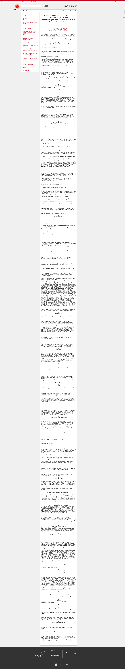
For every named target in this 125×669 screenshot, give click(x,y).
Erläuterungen (24, 1)
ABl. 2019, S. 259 (65, 27)
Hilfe (66, 652)
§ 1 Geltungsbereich (26, 15)
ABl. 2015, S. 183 (61, 23)
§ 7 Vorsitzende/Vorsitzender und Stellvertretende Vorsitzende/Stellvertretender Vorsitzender (30, 26)
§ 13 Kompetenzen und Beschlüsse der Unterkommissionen (29, 39)
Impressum (53, 653)
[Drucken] (75, 11)
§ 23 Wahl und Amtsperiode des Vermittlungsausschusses (28, 56)
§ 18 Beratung (25, 46)
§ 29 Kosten (25, 67)
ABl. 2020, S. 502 (65, 28)
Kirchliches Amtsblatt (17, 1)
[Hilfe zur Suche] (42, 6)
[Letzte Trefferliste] (44, 6)
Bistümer (53, 650)
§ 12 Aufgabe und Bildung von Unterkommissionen (28, 37)
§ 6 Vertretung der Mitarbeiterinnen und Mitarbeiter (30, 23)
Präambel (23, 13)
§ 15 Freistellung (26, 42)
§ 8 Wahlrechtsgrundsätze (27, 28)
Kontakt (52, 652)
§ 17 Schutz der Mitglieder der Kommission (30, 45)
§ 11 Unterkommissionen (27, 34)
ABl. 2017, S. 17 (64, 24)
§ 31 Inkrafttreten (26, 70)
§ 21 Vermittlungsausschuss (28, 52)
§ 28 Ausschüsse (26, 66)
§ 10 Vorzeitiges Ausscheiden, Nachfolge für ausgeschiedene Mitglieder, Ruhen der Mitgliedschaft (30, 32)
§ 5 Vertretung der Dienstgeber (28, 21)
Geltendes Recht (3, 1)
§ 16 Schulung (25, 43)
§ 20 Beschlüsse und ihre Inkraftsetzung (30, 50)
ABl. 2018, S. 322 (65, 26)
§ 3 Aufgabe (25, 18)
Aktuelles (120, 1)
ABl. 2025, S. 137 (64, 30)
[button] (123, 2)
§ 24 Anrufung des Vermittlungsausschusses (30, 58)
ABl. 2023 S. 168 (64, 29)
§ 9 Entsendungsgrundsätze (28, 29)
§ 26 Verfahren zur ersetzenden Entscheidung (28, 63)
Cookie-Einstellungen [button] (66, 654)
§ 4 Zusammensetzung (27, 19)
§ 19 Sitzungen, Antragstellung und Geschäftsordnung (29, 49)
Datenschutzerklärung (55, 655)
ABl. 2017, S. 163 (65, 25)
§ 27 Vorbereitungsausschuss (28, 64)
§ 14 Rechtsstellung (26, 40)
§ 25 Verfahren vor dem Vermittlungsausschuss (27, 60)
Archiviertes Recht (10, 1)
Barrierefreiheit (53, 656)
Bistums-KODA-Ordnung (27, 10)
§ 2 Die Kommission (26, 16)
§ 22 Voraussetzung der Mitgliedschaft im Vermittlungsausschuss (30, 54)
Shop (117, 1)
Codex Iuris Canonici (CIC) (31, 1)
